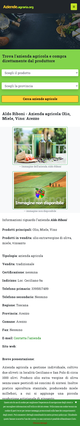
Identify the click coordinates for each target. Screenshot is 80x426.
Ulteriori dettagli (40, 423)
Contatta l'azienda (27, 338)
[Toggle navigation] (74, 6)
